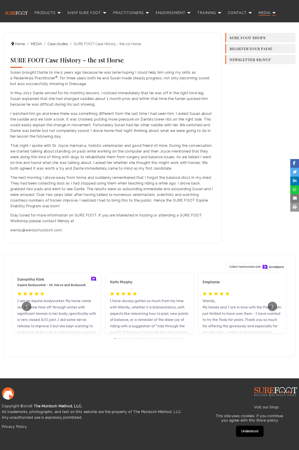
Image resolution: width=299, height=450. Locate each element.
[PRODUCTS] (58, 13)
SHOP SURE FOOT (84, 13)
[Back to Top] (291, 441)
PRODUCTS (45, 13)
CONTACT (237, 13)
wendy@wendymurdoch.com (36, 230)
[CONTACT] (249, 13)
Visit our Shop (266, 407)
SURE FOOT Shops (248, 37)
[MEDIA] (273, 13)
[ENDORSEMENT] (188, 13)
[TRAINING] (218, 13)
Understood (249, 431)
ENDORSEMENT (170, 13)
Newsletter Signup (250, 59)
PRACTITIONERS (128, 13)
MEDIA (265, 13)
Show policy (267, 420)
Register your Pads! (251, 48)
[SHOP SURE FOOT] (103, 13)
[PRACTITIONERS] (146, 13)
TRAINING (206, 13)
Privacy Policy (14, 427)
